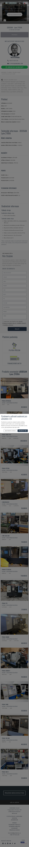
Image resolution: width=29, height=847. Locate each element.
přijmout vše (23, 430)
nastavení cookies (10, 430)
